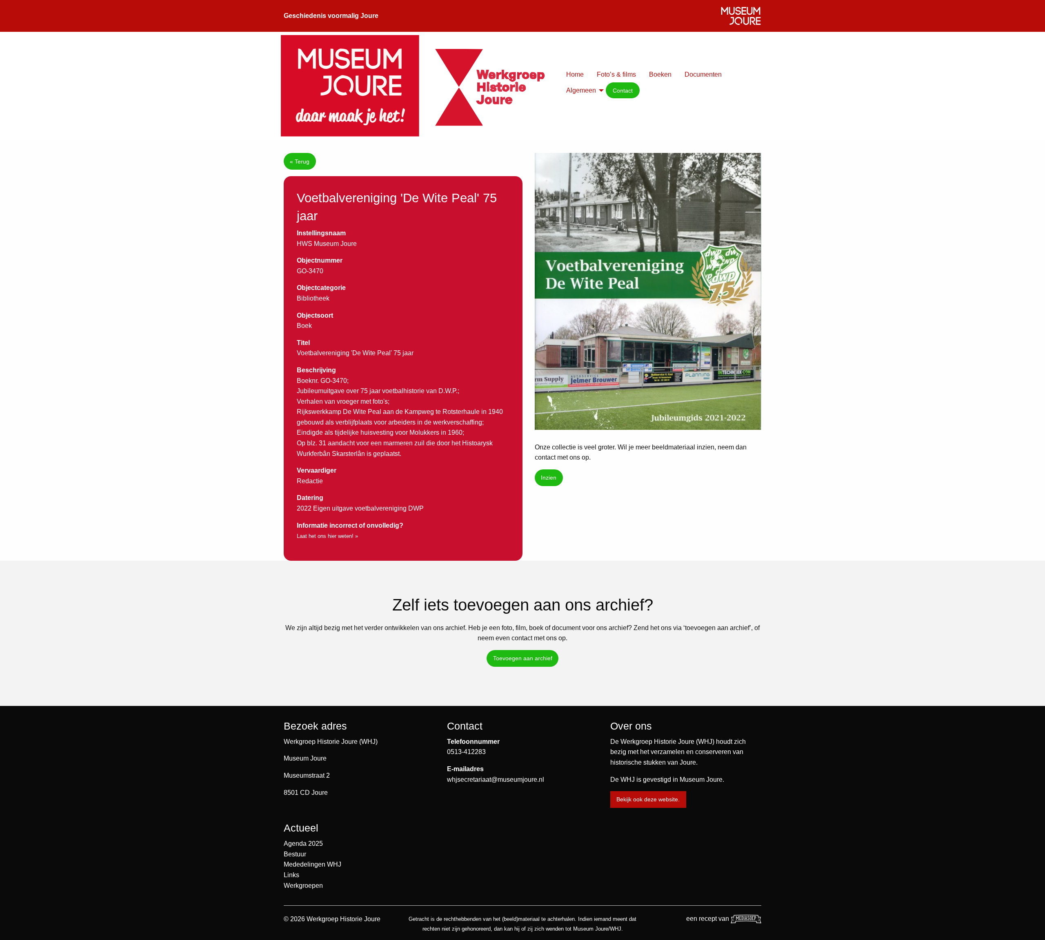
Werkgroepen (303, 885)
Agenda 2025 (303, 843)
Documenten (703, 74)
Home (575, 74)
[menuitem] (575, 74)
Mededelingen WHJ (312, 864)
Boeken (660, 74)
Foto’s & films (616, 74)
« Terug (299, 161)
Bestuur (295, 854)
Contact (623, 90)
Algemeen (581, 90)
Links (291, 874)
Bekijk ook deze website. (648, 799)
